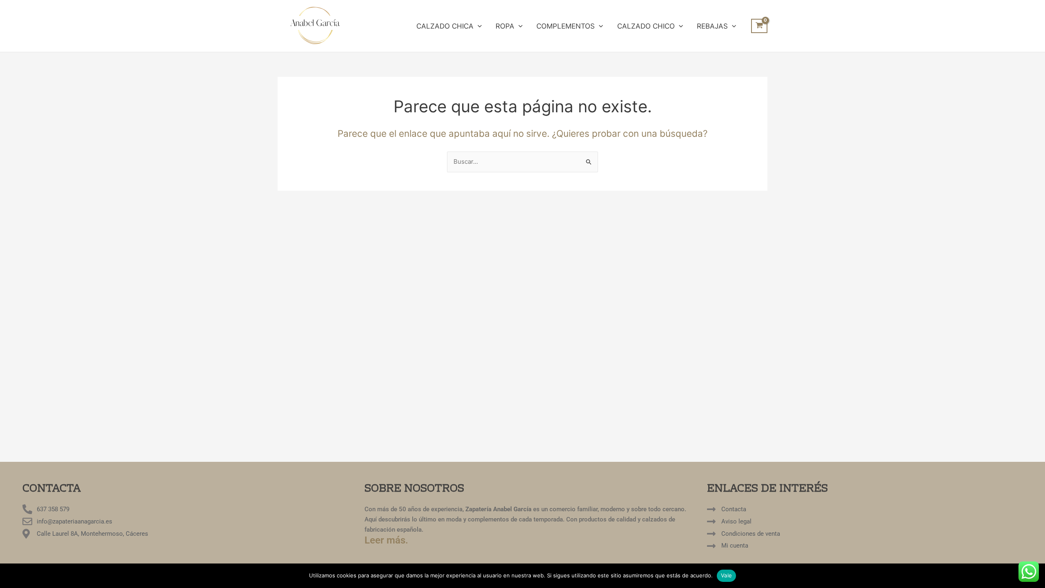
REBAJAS (712, 26)
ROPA (505, 26)
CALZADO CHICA (445, 26)
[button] (478, 26)
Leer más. (386, 540)
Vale (726, 575)
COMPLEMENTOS (565, 26)
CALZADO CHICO (646, 26)
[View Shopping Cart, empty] (759, 26)
